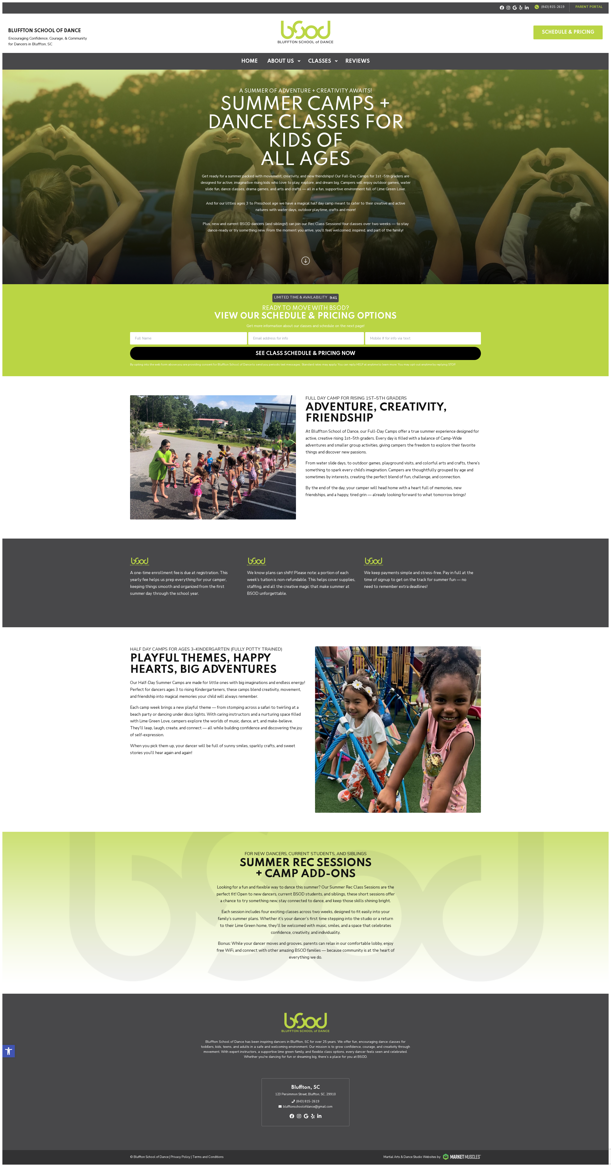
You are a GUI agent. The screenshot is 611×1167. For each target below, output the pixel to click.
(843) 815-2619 (552, 7)
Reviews (357, 61)
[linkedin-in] (527, 8)
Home (249, 61)
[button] (8, 1051)
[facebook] (502, 8)
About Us (280, 61)
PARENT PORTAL (589, 7)
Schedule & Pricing (568, 32)
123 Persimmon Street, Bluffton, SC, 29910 (305, 1094)
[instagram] (508, 8)
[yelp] (520, 8)
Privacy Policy (180, 1157)
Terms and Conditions (208, 1157)
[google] (515, 8)
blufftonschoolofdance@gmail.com (307, 1107)
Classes (319, 61)
